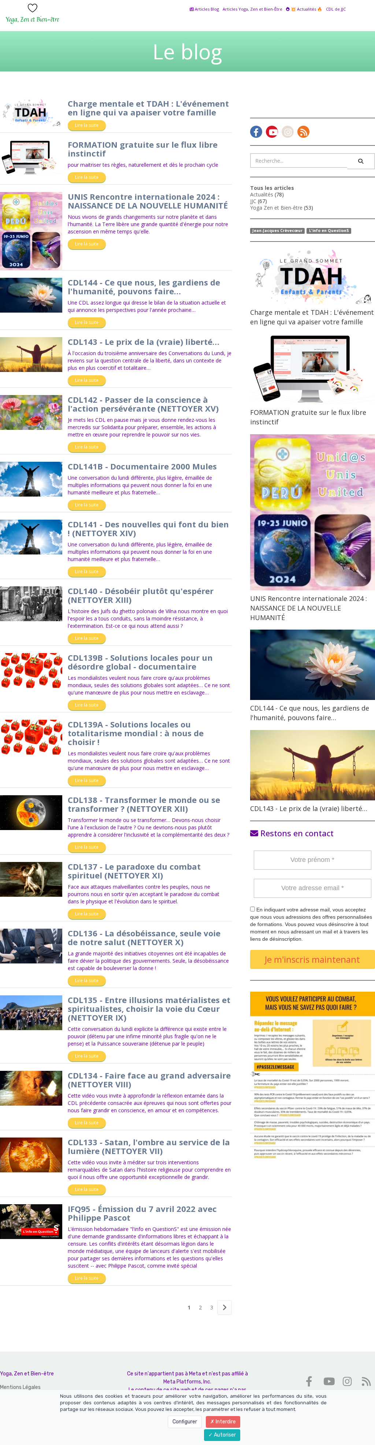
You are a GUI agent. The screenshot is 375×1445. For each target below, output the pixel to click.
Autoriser (224, 1435)
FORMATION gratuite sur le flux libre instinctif (143, 149)
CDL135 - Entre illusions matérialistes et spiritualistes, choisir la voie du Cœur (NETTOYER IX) (149, 1008)
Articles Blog (206, 9)
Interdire (225, 1422)
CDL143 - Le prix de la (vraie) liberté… (143, 341)
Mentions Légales (20, 1387)
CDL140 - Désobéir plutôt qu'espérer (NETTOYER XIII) (141, 595)
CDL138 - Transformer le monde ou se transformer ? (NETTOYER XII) (144, 804)
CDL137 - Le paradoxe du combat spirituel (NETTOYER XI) (134, 871)
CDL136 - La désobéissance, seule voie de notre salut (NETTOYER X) (144, 937)
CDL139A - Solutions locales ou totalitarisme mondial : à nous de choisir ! (136, 733)
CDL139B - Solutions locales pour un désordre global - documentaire (140, 662)
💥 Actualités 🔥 (306, 9)
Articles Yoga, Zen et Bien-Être (252, 9)
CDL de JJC (336, 9)
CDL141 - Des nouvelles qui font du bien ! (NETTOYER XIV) (148, 528)
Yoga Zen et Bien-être (276, 207)
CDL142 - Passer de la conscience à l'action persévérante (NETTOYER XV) (143, 404)
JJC (253, 201)
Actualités (261, 194)
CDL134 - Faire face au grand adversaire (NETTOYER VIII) (149, 1080)
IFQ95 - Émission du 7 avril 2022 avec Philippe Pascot (142, 1213)
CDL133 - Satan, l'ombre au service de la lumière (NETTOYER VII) (149, 1146)
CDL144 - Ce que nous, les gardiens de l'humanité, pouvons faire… (144, 286)
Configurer (184, 1422)
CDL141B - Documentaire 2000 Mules (142, 466)
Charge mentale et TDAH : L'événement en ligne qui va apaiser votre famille (148, 108)
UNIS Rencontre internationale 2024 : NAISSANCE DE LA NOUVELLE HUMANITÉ (148, 201)
